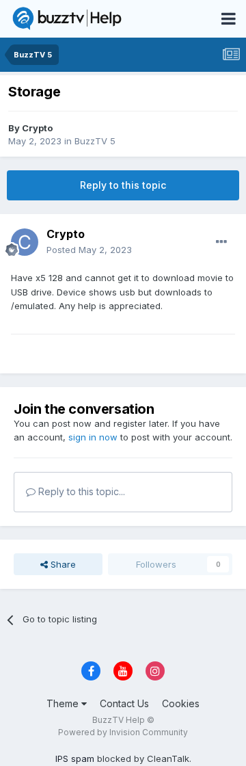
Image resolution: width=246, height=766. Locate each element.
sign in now (93, 437)
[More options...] (221, 242)
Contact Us (124, 703)
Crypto (37, 127)
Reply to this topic (123, 185)
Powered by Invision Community (123, 732)
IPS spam (74, 758)
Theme (63, 703)
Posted (89, 249)
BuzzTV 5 (94, 140)
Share (62, 564)
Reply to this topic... (80, 491)
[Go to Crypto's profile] (24, 242)
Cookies (181, 703)
